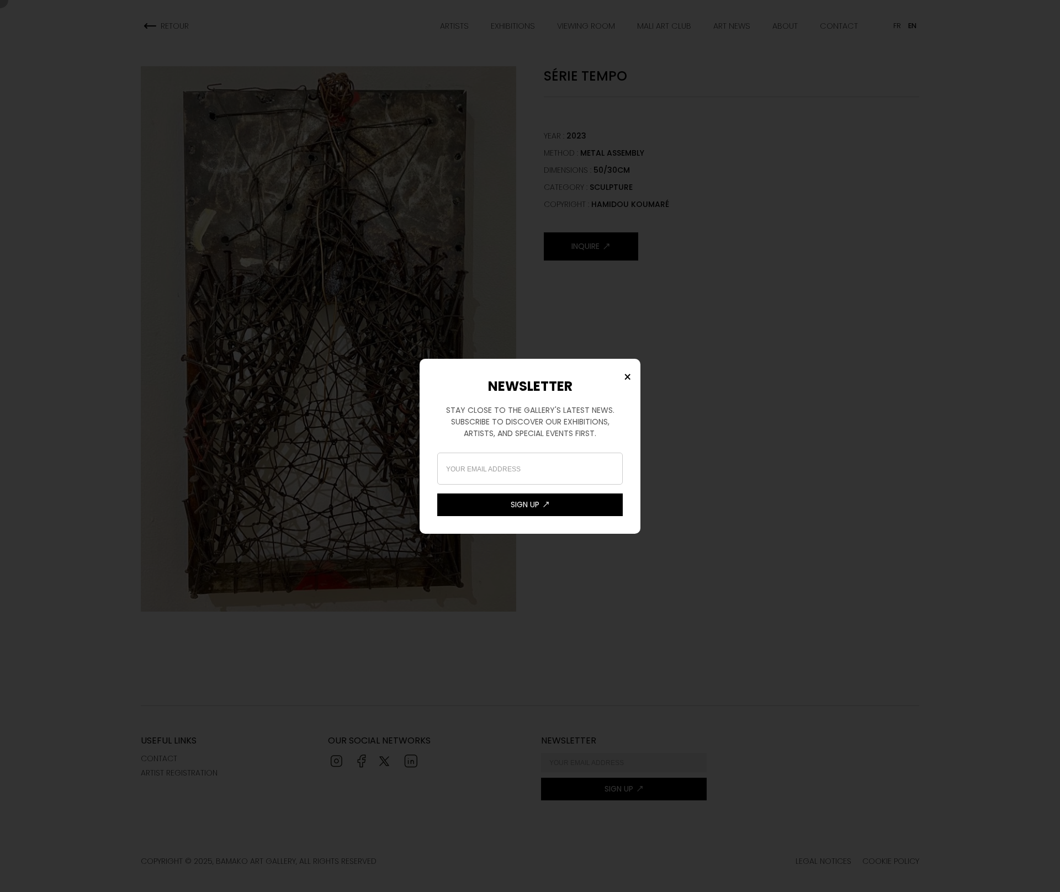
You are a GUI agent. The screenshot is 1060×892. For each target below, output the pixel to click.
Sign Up (525, 504)
